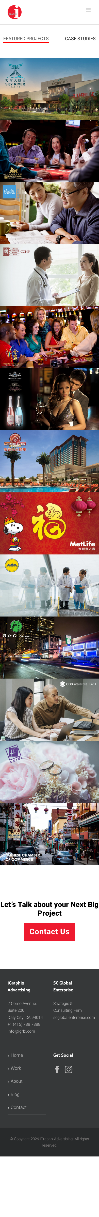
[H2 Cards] (49, 772)
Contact (19, 1107)
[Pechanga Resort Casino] (49, 151)
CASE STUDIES (80, 38)
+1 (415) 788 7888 (24, 1024)
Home (17, 1055)
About (17, 1081)
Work (16, 1068)
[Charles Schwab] (49, 213)
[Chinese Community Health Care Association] (49, 585)
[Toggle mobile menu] (88, 9)
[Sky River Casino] (49, 89)
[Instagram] (68, 1069)
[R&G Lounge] (49, 648)
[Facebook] (57, 1069)
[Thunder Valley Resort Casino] (49, 461)
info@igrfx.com (21, 1031)
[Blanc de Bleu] (49, 399)
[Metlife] (49, 523)
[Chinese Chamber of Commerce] (49, 834)
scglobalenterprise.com (74, 1018)
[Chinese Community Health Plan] (49, 275)
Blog (15, 1094)
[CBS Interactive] (49, 710)
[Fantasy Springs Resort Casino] (49, 337)
